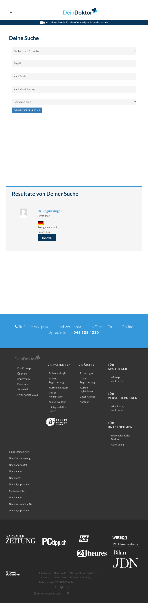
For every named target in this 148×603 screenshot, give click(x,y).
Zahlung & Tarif (57, 401)
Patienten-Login (57, 373)
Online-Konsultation (56, 394)
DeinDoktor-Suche (27, 110)
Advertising (117, 444)
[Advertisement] (74, 151)
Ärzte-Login (86, 373)
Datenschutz (24, 384)
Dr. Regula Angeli (50, 211)
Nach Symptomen (19, 484)
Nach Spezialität (18, 464)
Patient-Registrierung (56, 380)
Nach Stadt (15, 477)
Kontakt (84, 401)
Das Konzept (24, 368)
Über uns (22, 373)
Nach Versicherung (20, 458)
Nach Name (15, 471)
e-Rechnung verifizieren (117, 408)
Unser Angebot (88, 396)
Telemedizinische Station (120, 437)
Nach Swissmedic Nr (20, 503)
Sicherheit (23, 389)
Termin (47, 237)
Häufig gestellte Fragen (57, 408)
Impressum (23, 378)
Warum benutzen (58, 387)
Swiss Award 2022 (27, 394)
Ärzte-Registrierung (87, 380)
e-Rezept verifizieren (117, 379)
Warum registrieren (86, 389)
